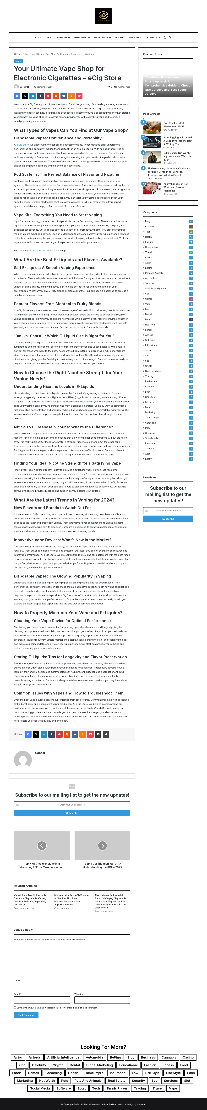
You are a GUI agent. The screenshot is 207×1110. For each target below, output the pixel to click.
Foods (148, 319)
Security (149, 448)
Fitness (149, 330)
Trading (149, 376)
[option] (168, 79)
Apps (147, 453)
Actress (149, 335)
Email (17, 994)
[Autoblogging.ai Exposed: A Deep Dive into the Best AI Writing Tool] (152, 142)
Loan (147, 391)
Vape (26, 54)
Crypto (148, 366)
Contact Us (153, 37)
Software (150, 340)
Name (18, 980)
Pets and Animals (154, 273)
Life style (149, 402)
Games (148, 299)
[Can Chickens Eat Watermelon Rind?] (152, 128)
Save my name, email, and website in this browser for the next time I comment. (57, 1007)
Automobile (151, 278)
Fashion (149, 242)
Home (37, 37)
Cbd (147, 293)
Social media (101, 37)
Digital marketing (153, 371)
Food (148, 407)
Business (62, 37)
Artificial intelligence (155, 288)
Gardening (150, 422)
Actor (148, 262)
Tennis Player (152, 417)
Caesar (23, 87)
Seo (147, 361)
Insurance (150, 443)
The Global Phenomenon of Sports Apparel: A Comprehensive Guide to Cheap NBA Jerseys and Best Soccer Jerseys (167, 85)
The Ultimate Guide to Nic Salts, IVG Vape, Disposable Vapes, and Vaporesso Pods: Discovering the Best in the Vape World (111, 901)
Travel (148, 252)
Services (149, 283)
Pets (147, 428)
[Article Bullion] (103, 16)
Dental (148, 314)
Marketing (150, 412)
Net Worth (150, 324)
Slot (147, 355)
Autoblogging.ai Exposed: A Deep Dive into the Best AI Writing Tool (177, 141)
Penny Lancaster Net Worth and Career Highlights (175, 187)
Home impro (80, 37)
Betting (148, 268)
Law (147, 309)
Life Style (135, 37)
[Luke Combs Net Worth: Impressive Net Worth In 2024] (152, 157)
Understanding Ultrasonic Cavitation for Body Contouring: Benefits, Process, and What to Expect (169, 172)
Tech (48, 37)
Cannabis (150, 433)
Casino (149, 257)
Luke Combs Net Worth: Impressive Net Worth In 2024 (177, 156)
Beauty (149, 459)
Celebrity (149, 386)
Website (78, 994)
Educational (151, 345)
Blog (147, 221)
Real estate (151, 381)
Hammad (141, 1104)
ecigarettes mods (43, 250)
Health (119, 37)
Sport (148, 350)
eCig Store (23, 144)
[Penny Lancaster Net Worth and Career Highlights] (152, 188)
